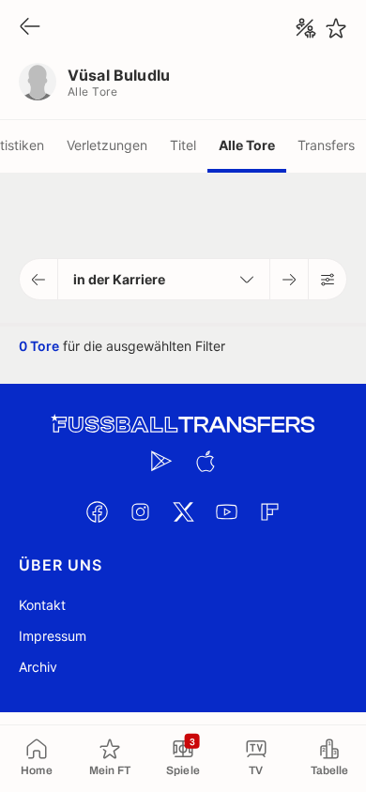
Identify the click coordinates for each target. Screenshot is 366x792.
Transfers (326, 145)
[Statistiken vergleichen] (306, 28)
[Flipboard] (269, 511)
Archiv (38, 667)
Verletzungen (107, 145)
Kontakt (42, 605)
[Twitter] (183, 511)
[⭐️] (336, 28)
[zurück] (30, 27)
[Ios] (205, 461)
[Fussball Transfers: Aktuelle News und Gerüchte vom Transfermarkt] (183, 424)
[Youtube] (226, 511)
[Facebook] (97, 511)
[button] (39, 279)
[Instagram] (140, 511)
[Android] (161, 461)
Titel (183, 145)
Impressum (52, 636)
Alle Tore (247, 145)
